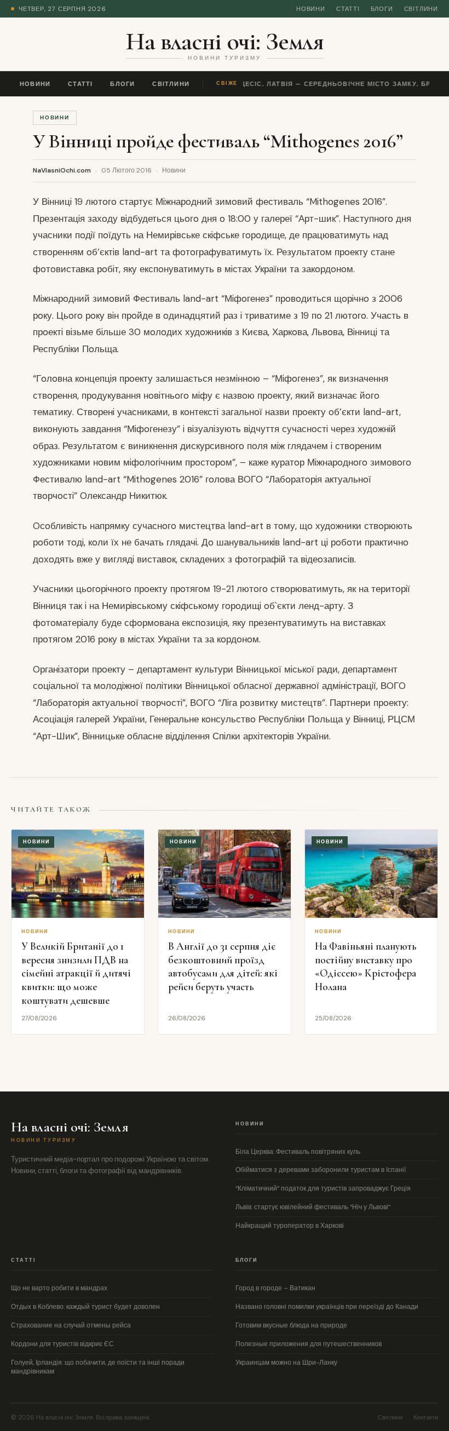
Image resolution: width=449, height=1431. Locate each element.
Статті (348, 9)
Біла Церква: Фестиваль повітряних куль (297, 1151)
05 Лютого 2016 (126, 170)
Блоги (382, 9)
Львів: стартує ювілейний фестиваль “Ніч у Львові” (312, 1207)
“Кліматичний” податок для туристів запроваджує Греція (323, 1188)
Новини (310, 9)
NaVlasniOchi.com (62, 170)
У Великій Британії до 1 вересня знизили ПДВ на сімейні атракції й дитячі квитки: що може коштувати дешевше (76, 973)
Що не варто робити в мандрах (59, 1288)
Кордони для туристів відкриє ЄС (62, 1344)
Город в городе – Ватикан (275, 1288)
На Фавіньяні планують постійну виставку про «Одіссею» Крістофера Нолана (366, 966)
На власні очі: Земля (225, 41)
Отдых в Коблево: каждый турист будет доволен (85, 1306)
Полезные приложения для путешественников (308, 1344)
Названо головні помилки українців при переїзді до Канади (326, 1306)
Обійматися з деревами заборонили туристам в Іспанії (320, 1169)
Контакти (425, 1417)
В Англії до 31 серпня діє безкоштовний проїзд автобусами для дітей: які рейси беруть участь (223, 966)
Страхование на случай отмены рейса (71, 1325)
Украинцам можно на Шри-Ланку (286, 1362)
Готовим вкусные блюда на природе (291, 1325)
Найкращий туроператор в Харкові (289, 1225)
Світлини (421, 9)
